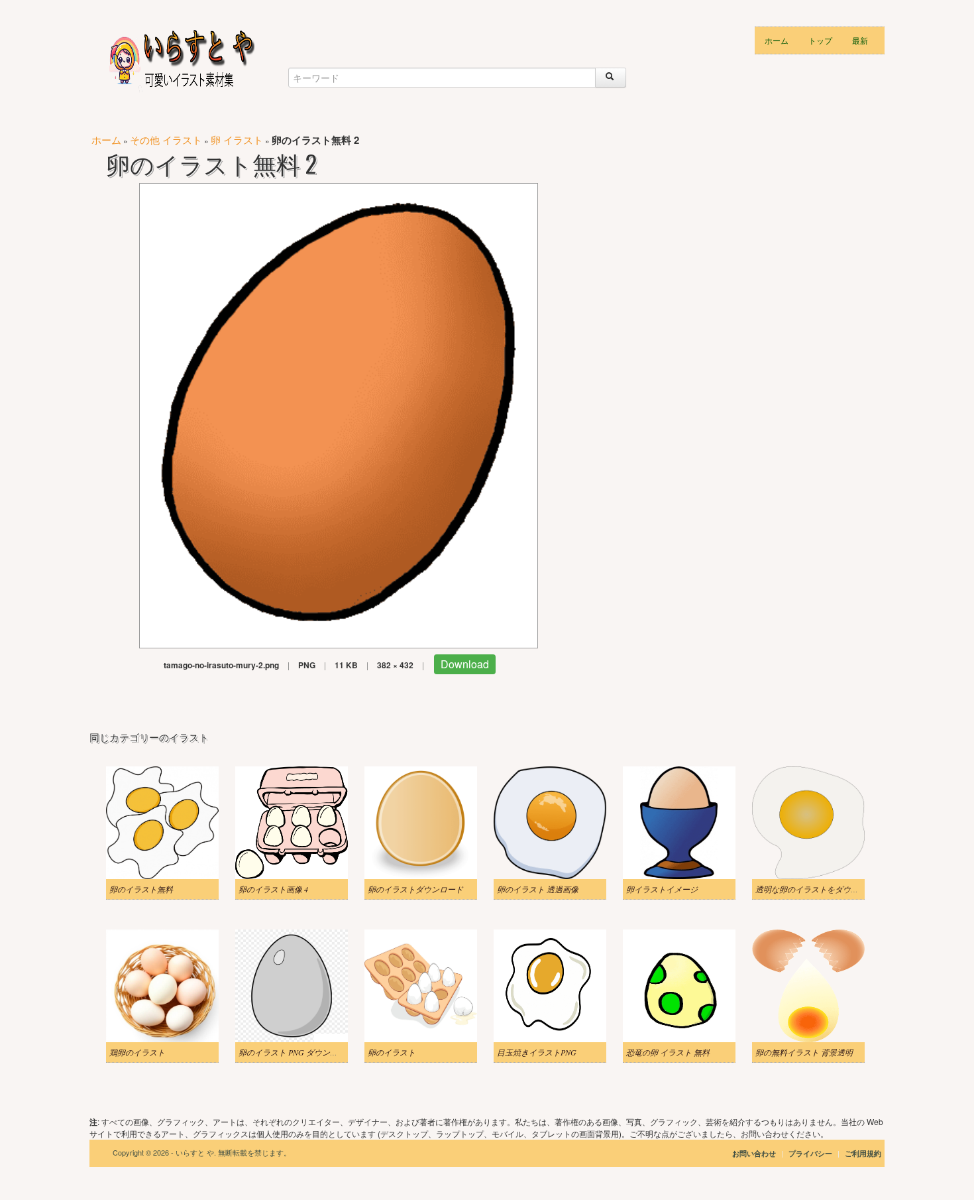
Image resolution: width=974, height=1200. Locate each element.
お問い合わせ (754, 1153)
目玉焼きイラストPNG (536, 1052)
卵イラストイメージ (662, 889)
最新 (860, 40)
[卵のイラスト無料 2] (338, 414)
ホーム (776, 40)
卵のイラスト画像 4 (273, 889)
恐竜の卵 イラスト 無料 (668, 1052)
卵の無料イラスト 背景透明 (804, 1052)
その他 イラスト (166, 140)
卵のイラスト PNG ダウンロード (296, 1052)
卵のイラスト (391, 1052)
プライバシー (811, 1153)
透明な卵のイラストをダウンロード (819, 889)
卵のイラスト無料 (141, 889)
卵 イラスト (237, 140)
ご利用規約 (863, 1153)
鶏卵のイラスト (137, 1052)
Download (465, 664)
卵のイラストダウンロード (415, 889)
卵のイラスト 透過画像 (537, 889)
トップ (820, 40)
